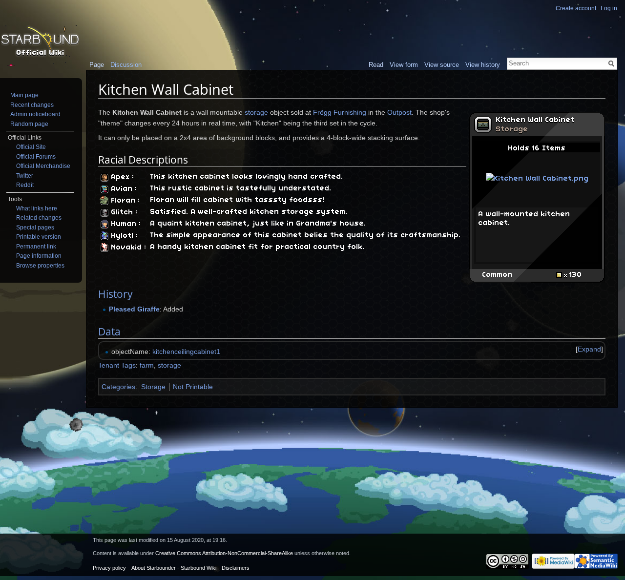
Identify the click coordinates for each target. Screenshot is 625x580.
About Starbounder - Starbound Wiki (173, 568)
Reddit (25, 185)
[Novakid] (104, 247)
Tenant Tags (117, 365)
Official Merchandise (43, 166)
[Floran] (104, 201)
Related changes (39, 217)
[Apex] (104, 177)
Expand (589, 349)
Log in (609, 8)
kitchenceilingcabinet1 (186, 351)
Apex (120, 177)
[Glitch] (104, 212)
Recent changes (32, 105)
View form (404, 64)
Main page (24, 95)
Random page (29, 124)
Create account (576, 8)
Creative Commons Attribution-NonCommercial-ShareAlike (224, 553)
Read (376, 64)
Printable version (38, 236)
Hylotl (122, 236)
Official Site (31, 147)
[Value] (561, 275)
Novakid (126, 247)
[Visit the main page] (40, 42)
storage (256, 112)
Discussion (126, 64)
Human (124, 224)
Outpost (399, 112)
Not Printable (193, 387)
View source (441, 64)
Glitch (122, 212)
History (115, 294)
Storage (512, 129)
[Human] (104, 224)
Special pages (35, 227)
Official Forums (36, 156)
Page (96, 64)
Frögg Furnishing (339, 112)
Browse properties (40, 265)
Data (109, 331)
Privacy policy (109, 568)
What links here (36, 208)
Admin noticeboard (35, 114)
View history (482, 64)
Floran (123, 201)
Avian (122, 189)
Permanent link (36, 246)
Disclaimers (236, 568)
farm (147, 365)
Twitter (24, 175)
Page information (39, 255)
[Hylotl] (104, 236)
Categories (118, 387)
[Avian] (104, 189)
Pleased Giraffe (134, 309)
